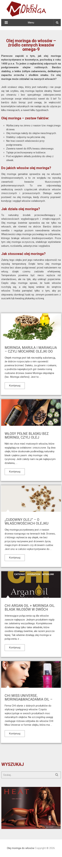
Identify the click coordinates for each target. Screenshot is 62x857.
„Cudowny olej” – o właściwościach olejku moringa (26, 523)
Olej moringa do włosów (20, 848)
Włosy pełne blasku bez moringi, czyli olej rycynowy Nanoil (27, 437)
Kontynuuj (14, 385)
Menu (31, 22)
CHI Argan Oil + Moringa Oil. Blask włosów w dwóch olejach (30, 609)
